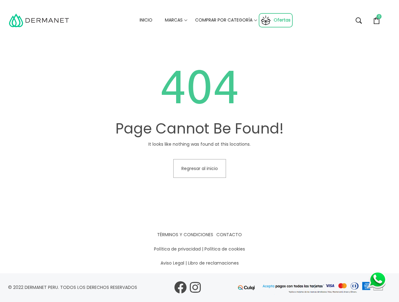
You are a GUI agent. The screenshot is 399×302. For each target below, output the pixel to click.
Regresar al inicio (199, 168)
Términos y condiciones (185, 234)
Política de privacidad (177, 249)
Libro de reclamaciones (213, 263)
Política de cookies (224, 249)
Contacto (229, 234)
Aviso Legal (172, 263)
